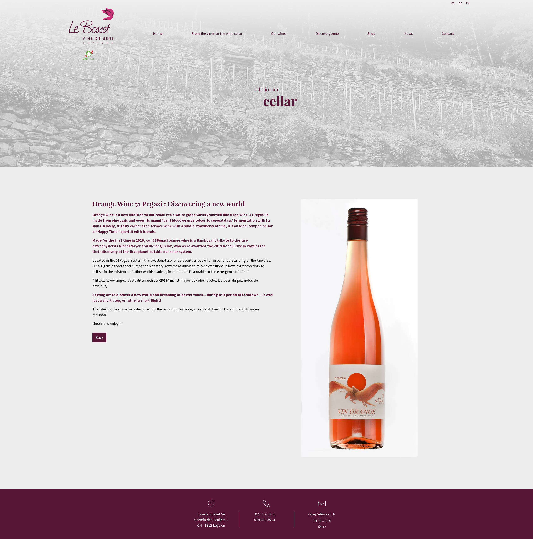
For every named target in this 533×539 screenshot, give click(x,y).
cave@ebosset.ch (321, 514)
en (467, 3)
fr (453, 3)
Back (99, 337)
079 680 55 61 (264, 519)
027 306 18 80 (265, 514)
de (460, 3)
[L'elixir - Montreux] (322, 526)
